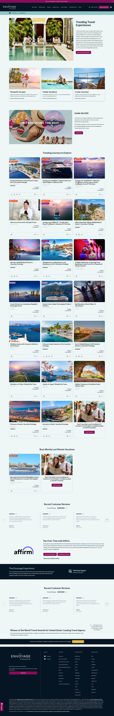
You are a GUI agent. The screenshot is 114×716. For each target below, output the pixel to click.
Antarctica (93, 692)
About (60, 670)
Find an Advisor (104, 7)
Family (76, 670)
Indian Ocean (94, 681)
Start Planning (89, 432)
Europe (92, 667)
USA (92, 656)
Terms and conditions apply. (51, 558)
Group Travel (64, 7)
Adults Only (77, 656)
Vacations (34, 7)
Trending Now (72, 7)
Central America (94, 670)
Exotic (76, 667)
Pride (76, 686)
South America (94, 672)
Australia (93, 678)
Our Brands (61, 678)
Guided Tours (55, 7)
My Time (76, 683)
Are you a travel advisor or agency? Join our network (56, 1)
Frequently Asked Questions (64, 667)
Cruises (49, 7)
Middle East (93, 689)
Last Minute (77, 678)
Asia (92, 683)
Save (37, 194)
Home (10, 13)
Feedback (1, 707)
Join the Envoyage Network (64, 683)
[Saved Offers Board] (111, 7)
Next (107, 519)
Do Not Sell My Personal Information (62, 711)
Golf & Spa (77, 672)
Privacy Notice (30, 711)
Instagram (49, 659)
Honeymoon (77, 675)
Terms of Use (37, 711)
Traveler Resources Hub (64, 661)
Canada (93, 659)
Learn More (79, 132)
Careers (60, 681)
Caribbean (93, 664)
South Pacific (93, 675)
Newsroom (61, 675)
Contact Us (61, 656)
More (79, 7)
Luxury (76, 681)
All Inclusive (77, 659)
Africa (92, 686)
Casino (76, 664)
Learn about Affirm (64, 554)
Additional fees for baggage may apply (25, 699)
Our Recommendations (63, 664)
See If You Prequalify (50, 554)
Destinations (42, 7)
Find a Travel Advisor (63, 659)
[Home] (10, 7)
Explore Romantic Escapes (17, 98)
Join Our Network (78, 641)
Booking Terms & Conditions (47, 711)
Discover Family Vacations (50, 98)
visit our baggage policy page (96, 699)
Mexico (92, 661)
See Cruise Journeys (80, 98)
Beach (76, 661)
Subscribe (23, 673)
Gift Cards (61, 672)
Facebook (49, 656)
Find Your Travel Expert (83, 52)
